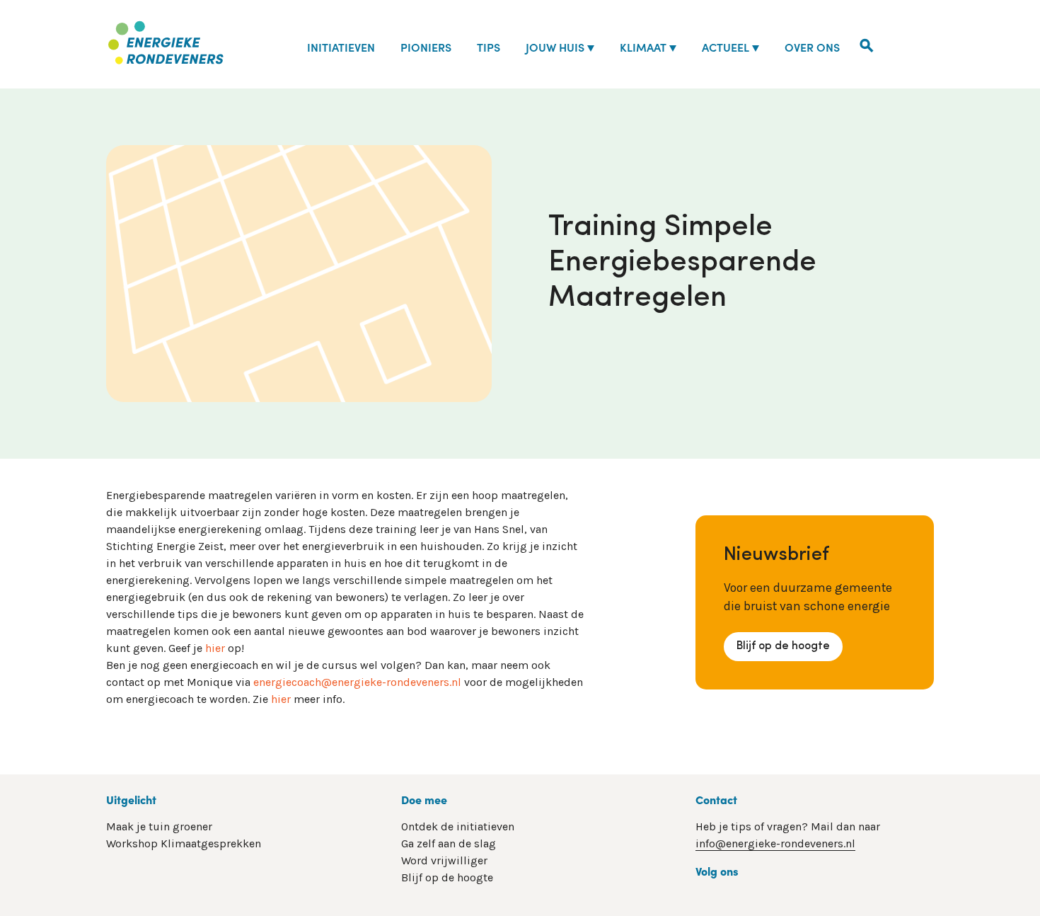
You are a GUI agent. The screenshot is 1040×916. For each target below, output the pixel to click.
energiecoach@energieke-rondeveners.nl (357, 682)
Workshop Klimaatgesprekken (183, 843)
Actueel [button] (725, 47)
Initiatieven (341, 47)
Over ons (812, 47)
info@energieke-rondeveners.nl (775, 843)
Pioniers (425, 47)
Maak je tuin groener (159, 826)
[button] (867, 44)
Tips (488, 47)
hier (215, 648)
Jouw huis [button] (555, 47)
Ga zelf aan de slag (448, 843)
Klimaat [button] (643, 47)
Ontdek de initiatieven (457, 826)
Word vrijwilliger (444, 860)
